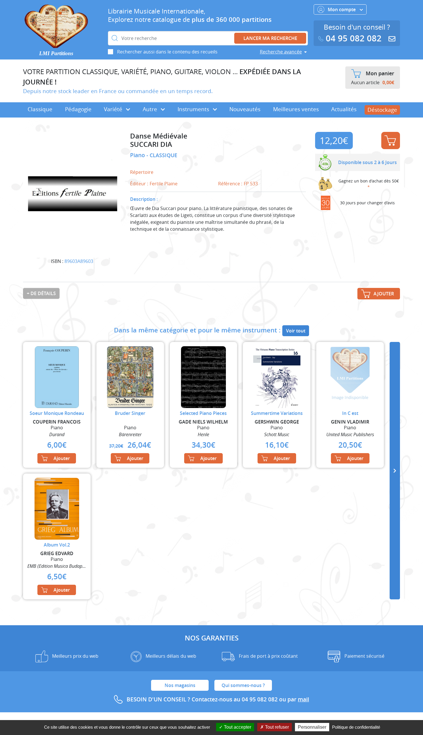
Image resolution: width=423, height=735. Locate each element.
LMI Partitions (56, 53)
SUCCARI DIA (151, 144)
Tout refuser (276, 727)
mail (303, 699)
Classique (40, 109)
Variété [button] (114, 109)
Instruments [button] (194, 109)
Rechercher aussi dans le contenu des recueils (167, 52)
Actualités (344, 109)
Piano (138, 155)
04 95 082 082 (353, 38)
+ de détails (41, 293)
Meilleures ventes (296, 109)
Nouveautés (244, 109)
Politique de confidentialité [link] (356, 727)
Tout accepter (237, 727)
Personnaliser (312, 727)
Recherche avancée (281, 52)
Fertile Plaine (164, 183)
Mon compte (342, 9)
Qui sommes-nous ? (243, 685)
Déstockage (382, 109)
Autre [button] (151, 109)
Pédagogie (78, 109)
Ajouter (390, 140)
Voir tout (295, 331)
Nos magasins (180, 685)
